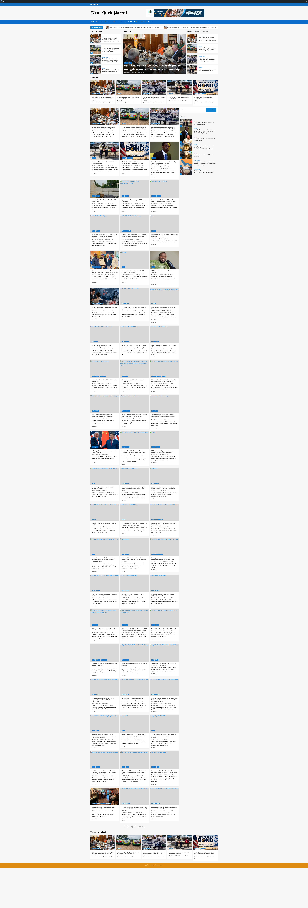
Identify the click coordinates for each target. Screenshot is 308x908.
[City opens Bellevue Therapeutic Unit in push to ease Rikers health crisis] (134, 583)
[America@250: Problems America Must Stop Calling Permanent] (95, 69)
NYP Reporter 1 (126, 492)
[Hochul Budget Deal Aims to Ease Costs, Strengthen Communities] (104, 476)
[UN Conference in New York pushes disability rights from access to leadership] (134, 296)
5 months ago (163, 526)
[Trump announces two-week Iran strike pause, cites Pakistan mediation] (104, 583)
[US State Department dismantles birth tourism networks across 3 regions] (104, 296)
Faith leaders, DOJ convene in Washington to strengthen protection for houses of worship (110, 40)
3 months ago (163, 238)
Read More (94, 139)
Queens (158, 196)
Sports (156, 341)
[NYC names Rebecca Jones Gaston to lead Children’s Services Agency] (164, 583)
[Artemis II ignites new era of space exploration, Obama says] (134, 653)
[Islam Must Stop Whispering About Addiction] (134, 512)
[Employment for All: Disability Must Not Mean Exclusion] (164, 224)
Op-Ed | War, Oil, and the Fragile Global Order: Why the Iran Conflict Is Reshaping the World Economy (204, 164)
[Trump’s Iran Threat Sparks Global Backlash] (164, 618)
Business (107, 22)
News (130, 62)
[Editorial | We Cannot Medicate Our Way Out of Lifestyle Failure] (104, 653)
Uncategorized (95, 447)
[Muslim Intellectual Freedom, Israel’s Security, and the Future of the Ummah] (164, 796)
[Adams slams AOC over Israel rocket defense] (164, 653)
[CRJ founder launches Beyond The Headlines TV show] (164, 260)
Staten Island (102, 376)
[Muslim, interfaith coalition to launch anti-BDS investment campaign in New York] (205, 87)
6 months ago (107, 775)
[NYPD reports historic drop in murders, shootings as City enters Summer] (104, 334)
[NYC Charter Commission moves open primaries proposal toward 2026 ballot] (104, 404)
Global (93, 230)
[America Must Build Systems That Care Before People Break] (104, 189)
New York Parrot (156, 167)
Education (99, 22)
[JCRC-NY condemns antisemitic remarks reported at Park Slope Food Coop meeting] (164, 476)
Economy (122, 22)
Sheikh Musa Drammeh (130, 72)
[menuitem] (1, 1)
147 (140, 826)
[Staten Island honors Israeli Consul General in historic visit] (104, 369)
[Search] (217, 21)
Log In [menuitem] (4, 1)
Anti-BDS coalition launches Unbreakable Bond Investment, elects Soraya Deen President (110, 60)
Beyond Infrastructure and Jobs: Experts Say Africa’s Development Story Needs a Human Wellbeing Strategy (163, 163)
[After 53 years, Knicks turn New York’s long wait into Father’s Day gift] (134, 260)
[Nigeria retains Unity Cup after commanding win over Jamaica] (164, 334)
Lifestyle (126, 62)
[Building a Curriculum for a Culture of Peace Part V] (104, 512)
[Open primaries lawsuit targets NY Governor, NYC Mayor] (134, 189)
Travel (143, 22)
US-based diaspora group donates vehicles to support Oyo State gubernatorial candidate (110, 50)
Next (143, 826)
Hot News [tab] (205, 31)
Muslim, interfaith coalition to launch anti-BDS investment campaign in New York (204, 99)
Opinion (150, 22)
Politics (114, 22)
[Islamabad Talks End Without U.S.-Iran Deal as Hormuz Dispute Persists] (164, 512)
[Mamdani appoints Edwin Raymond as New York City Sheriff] (134, 369)
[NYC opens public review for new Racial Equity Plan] (104, 618)
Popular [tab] (197, 31)
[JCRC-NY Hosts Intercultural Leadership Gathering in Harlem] (104, 796)
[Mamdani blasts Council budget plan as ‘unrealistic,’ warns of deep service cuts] (134, 687)
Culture (136, 22)
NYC (92, 22)
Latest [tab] (190, 31)
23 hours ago (139, 72)
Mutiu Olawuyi (121, 102)
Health (130, 22)
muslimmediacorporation (175, 100)
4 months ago (163, 454)
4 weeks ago (129, 102)
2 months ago (159, 102)
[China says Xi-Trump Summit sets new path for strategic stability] (104, 440)
